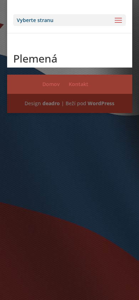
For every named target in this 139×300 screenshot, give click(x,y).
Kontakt (78, 84)
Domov (51, 84)
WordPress (101, 103)
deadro (51, 103)
